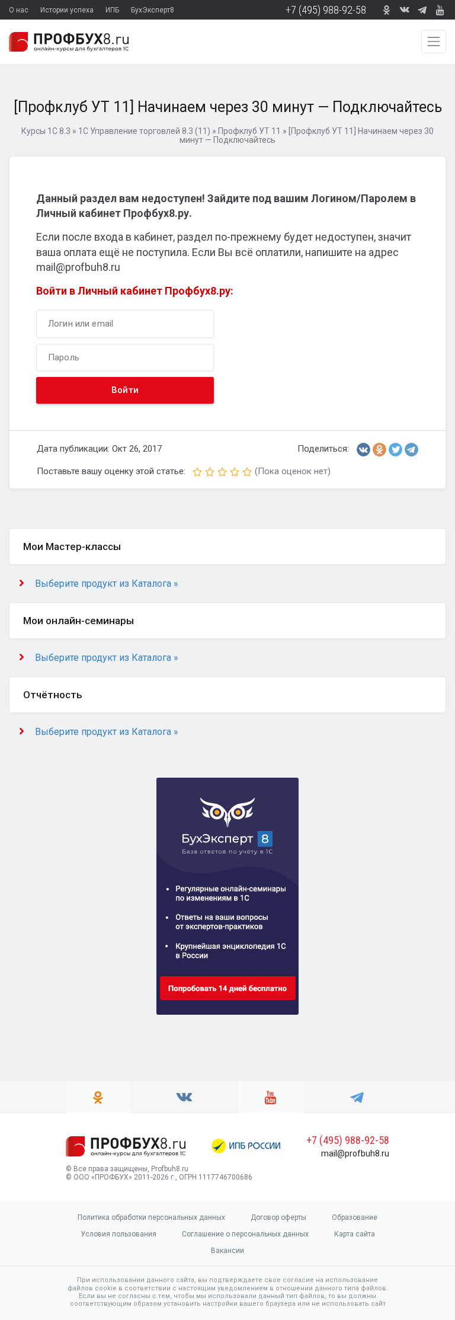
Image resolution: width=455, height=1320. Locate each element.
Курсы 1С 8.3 (46, 131)
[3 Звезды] (222, 472)
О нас (18, 10)
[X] (395, 449)
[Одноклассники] (379, 449)
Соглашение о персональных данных (245, 1234)
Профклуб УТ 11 (249, 131)
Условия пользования (118, 1234)
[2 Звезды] (209, 472)
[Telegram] (411, 449)
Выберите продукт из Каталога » (106, 584)
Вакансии (227, 1251)
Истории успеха (67, 10)
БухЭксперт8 (152, 10)
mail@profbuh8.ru (355, 1153)
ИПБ (112, 10)
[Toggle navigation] (433, 41)
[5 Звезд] (247, 472)
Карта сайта (354, 1234)
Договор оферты (278, 1217)
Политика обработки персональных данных (151, 1217)
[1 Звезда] (197, 472)
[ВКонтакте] (363, 449)
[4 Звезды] (234, 472)
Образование (354, 1217)
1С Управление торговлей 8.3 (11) (144, 131)
